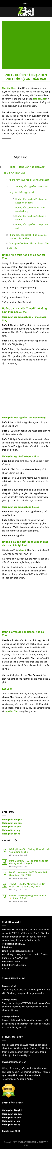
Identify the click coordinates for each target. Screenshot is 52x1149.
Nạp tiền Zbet (9, 88)
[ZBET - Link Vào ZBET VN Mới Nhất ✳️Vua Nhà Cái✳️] (26, 12)
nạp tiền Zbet (11, 711)
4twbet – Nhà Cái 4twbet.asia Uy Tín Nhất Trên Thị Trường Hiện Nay (27, 885)
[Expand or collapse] (6, 156)
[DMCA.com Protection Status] (8, 1090)
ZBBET (31, 1142)
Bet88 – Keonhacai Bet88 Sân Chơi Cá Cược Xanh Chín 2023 (28, 873)
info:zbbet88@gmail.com (21, 951)
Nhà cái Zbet (39, 98)
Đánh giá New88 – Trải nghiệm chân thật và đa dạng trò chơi (29, 850)
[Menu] (3, 11)
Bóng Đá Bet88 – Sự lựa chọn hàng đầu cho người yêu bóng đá (29, 862)
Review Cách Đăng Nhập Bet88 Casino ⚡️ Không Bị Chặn (28, 896)
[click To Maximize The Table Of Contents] (6, 143)
